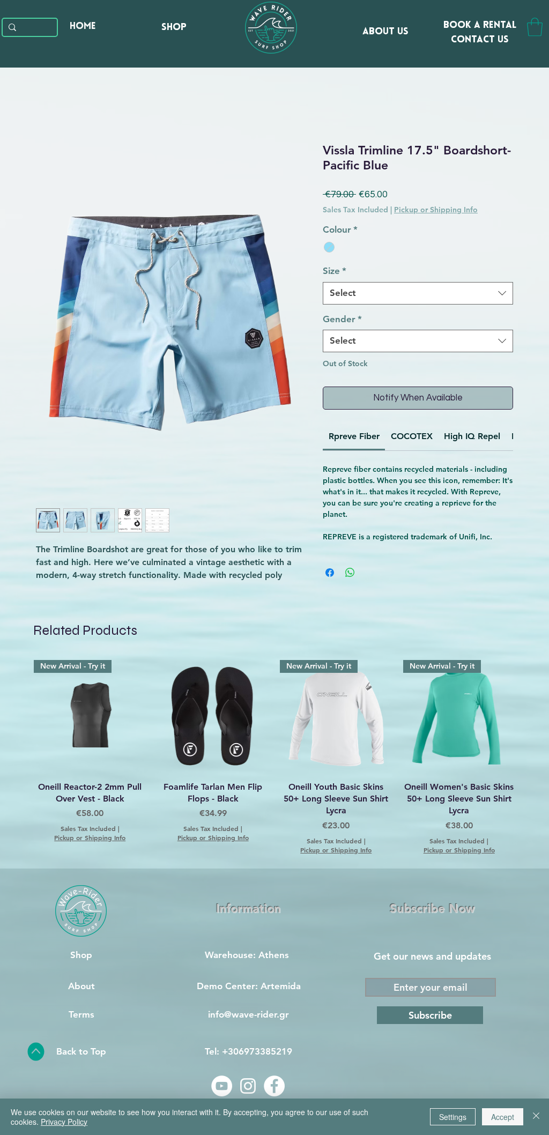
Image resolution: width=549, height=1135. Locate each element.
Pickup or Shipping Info (436, 209)
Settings (452, 1116)
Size (334, 270)
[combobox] (418, 293)
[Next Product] (530, 715)
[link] (354, 436)
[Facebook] (274, 1085)
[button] (535, 27)
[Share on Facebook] (329, 572)
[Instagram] (248, 1085)
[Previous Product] (18, 715)
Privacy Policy (64, 1121)
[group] (274, 757)
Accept (502, 1116)
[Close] (536, 1116)
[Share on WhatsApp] (350, 572)
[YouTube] (221, 1085)
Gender (342, 319)
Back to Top (81, 1051)
